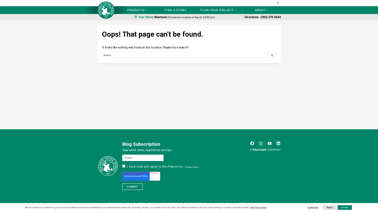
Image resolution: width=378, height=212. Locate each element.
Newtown (160, 17)
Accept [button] (344, 207)
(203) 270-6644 (270, 17)
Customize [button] (312, 207)
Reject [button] (330, 207)
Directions (252, 17)
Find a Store (175, 10)
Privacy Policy (192, 167)
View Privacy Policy (258, 207)
